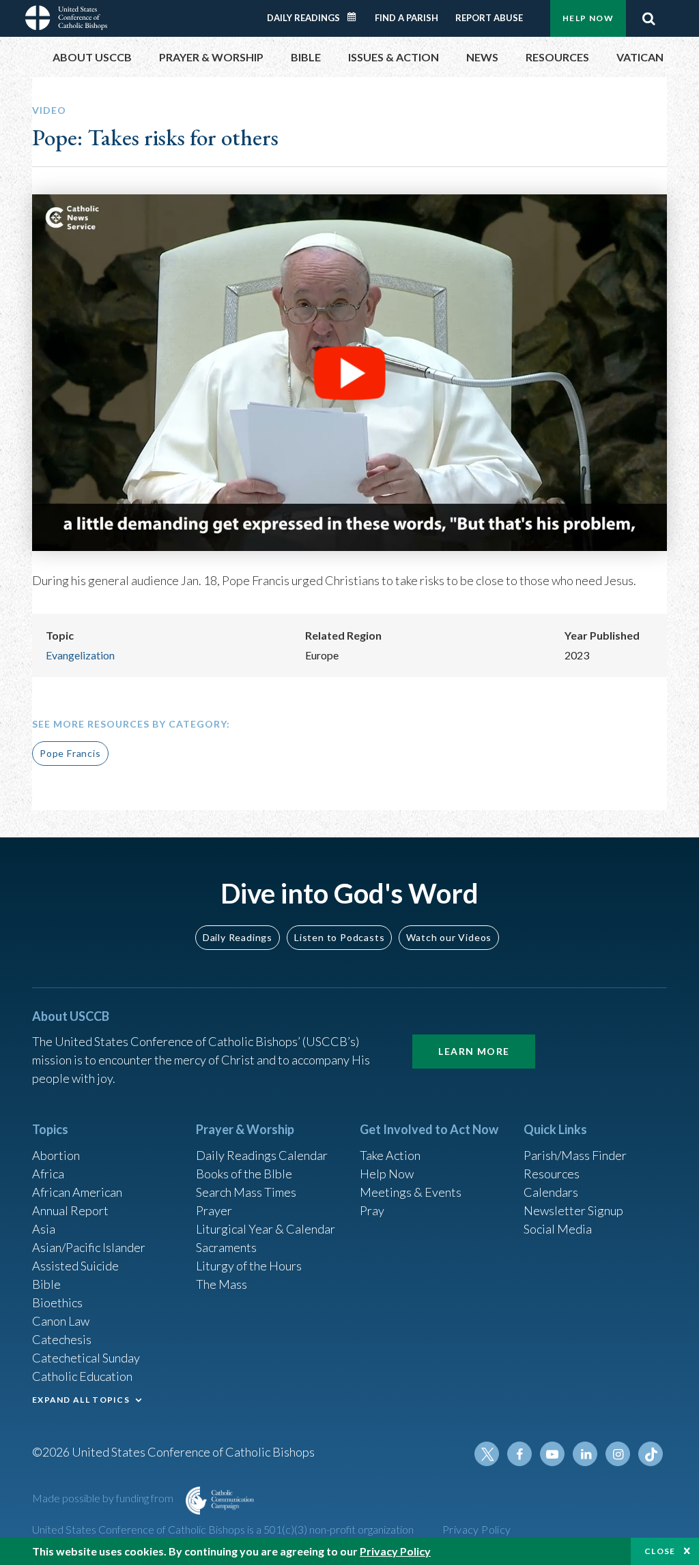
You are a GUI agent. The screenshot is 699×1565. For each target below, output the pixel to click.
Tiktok (650, 1454)
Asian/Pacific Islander (88, 1247)
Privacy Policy (476, 1529)
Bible (46, 1284)
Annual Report (70, 1210)
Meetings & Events (410, 1191)
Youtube (552, 1454)
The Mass (221, 1284)
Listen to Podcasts (339, 937)
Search (648, 18)
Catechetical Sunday (86, 1357)
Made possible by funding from (103, 1497)
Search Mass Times (246, 1191)
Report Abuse (489, 17)
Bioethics (57, 1302)
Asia (43, 1228)
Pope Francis (70, 753)
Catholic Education (82, 1376)
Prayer (214, 1210)
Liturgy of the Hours (249, 1265)
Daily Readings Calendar (356, 17)
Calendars (551, 1191)
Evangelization (80, 655)
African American (77, 1191)
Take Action (390, 1155)
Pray (372, 1210)
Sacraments (226, 1247)
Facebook (519, 1454)
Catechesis (61, 1339)
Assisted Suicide (75, 1265)
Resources (552, 1173)
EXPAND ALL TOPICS (81, 1400)
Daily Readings (303, 17)
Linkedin (585, 1454)
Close (660, 1551)
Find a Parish (406, 17)
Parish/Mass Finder (575, 1155)
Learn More (473, 1051)
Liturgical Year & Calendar (265, 1228)
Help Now (588, 18)
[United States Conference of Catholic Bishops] (66, 16)
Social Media (558, 1228)
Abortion (56, 1155)
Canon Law (60, 1320)
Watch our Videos (448, 937)
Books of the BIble (244, 1173)
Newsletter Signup (573, 1210)
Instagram (617, 1454)
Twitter (486, 1454)
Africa (48, 1173)
